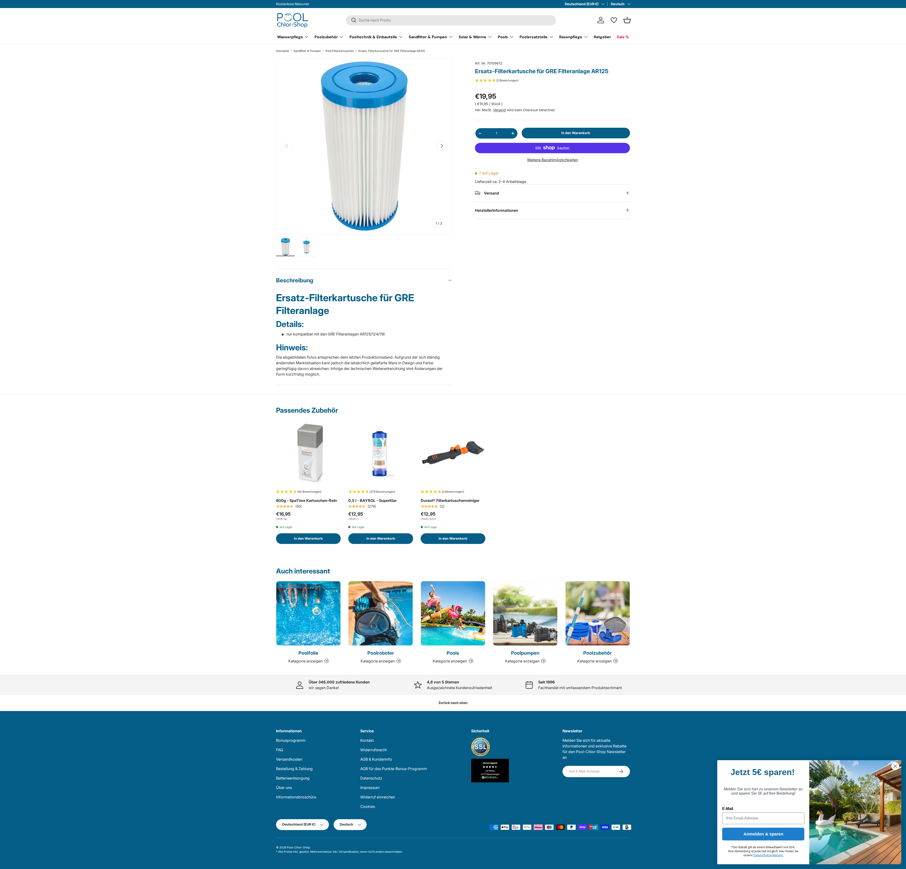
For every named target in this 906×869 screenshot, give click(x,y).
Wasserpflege (290, 36)
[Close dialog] (895, 766)
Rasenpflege (570, 36)
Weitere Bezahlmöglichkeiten (552, 159)
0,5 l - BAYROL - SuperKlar (372, 500)
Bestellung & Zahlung (294, 768)
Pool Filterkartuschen (339, 51)
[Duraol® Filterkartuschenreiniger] (453, 452)
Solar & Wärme (472, 36)
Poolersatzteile (534, 36)
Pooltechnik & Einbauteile (373, 36)
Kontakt (367, 740)
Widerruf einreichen (377, 797)
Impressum (370, 787)
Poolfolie (308, 653)
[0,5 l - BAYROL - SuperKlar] (380, 452)
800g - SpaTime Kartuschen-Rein (306, 500)
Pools (503, 36)
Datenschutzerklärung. (768, 855)
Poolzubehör (326, 36)
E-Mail (727, 809)
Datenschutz (371, 778)
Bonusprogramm (291, 740)
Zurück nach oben (453, 703)
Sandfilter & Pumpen (428, 36)
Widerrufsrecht (373, 749)
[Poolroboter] (380, 613)
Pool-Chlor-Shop (298, 847)
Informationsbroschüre (296, 797)
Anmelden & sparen (763, 834)
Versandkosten (289, 759)
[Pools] (453, 613)
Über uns (284, 787)
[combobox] (451, 20)
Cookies (367, 806)
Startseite (282, 51)
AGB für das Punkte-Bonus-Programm (393, 768)
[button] (627, 20)
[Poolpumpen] (525, 613)
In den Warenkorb (575, 133)
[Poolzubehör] (598, 613)
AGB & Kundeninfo (376, 759)
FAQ (279, 749)
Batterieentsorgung (293, 778)
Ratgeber (602, 36)
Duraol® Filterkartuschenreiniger (450, 500)
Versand (499, 110)
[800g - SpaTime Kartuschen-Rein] (308, 452)
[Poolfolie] (308, 613)
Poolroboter (380, 653)
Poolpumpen (525, 653)
